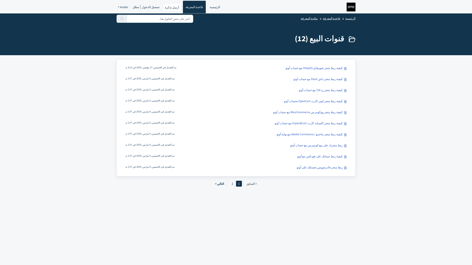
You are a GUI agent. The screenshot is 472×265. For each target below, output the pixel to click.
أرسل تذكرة (172, 7)
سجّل (136, 7)
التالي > (219, 184)
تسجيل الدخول (150, 7)
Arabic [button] (124, 7)
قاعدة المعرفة (194, 7)
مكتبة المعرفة (309, 18)
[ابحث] (122, 19)
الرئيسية (215, 7)
